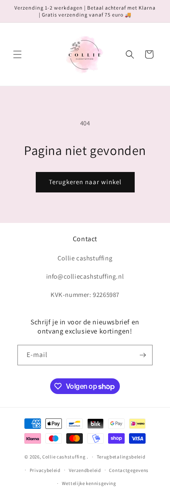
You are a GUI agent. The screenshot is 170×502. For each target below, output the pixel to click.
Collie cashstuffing (63, 457)
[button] (17, 54)
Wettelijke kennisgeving (89, 483)
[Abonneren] (142, 355)
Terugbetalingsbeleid (121, 457)
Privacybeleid (45, 470)
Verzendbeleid (85, 470)
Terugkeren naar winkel (85, 182)
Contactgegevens (129, 470)
